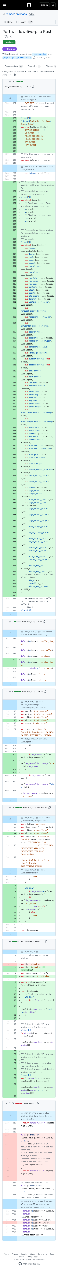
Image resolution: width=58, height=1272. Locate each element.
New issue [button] (9, 42)
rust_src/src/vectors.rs (35, 808)
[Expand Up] (10, 98)
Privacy (15, 1254)
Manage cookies (33, 1257)
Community (42, 1254)
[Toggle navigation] (4, 4)
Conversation (13, 66)
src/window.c (29, 1103)
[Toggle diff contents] (6, 82)
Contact (21, 1257)
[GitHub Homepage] (20, 1264)
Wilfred (6, 54)
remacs (10, 14)
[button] (34, 57)
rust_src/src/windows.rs (32, 942)
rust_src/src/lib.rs (32, 622)
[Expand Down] (10, 166)
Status (32, 1254)
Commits (34, 66)
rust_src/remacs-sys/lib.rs (17, 86)
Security (24, 1254)
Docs (52, 1254)
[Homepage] (29, 4)
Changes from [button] (13, 71)
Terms (6, 1254)
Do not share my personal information (29, 1259)
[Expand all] (10, 81)
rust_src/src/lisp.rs (32, 692)
